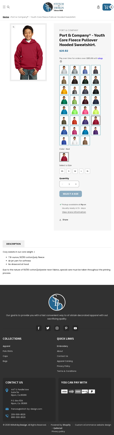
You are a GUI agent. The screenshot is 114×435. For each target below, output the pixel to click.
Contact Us (62, 356)
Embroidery (62, 346)
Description (13, 244)
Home (6, 17)
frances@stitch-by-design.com (26, 409)
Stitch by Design (18, 424)
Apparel (6, 346)
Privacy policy (58, 431)
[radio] (64, 69)
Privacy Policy (63, 366)
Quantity (64, 178)
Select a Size (65, 165)
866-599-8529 (18, 417)
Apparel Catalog (65, 361)
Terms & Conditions (66, 371)
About (60, 351)
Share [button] (65, 219)
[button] (8, 7)
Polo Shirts (8, 351)
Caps (5, 356)
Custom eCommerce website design (93, 424)
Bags (5, 361)
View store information (74, 212)
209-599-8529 (18, 414)
